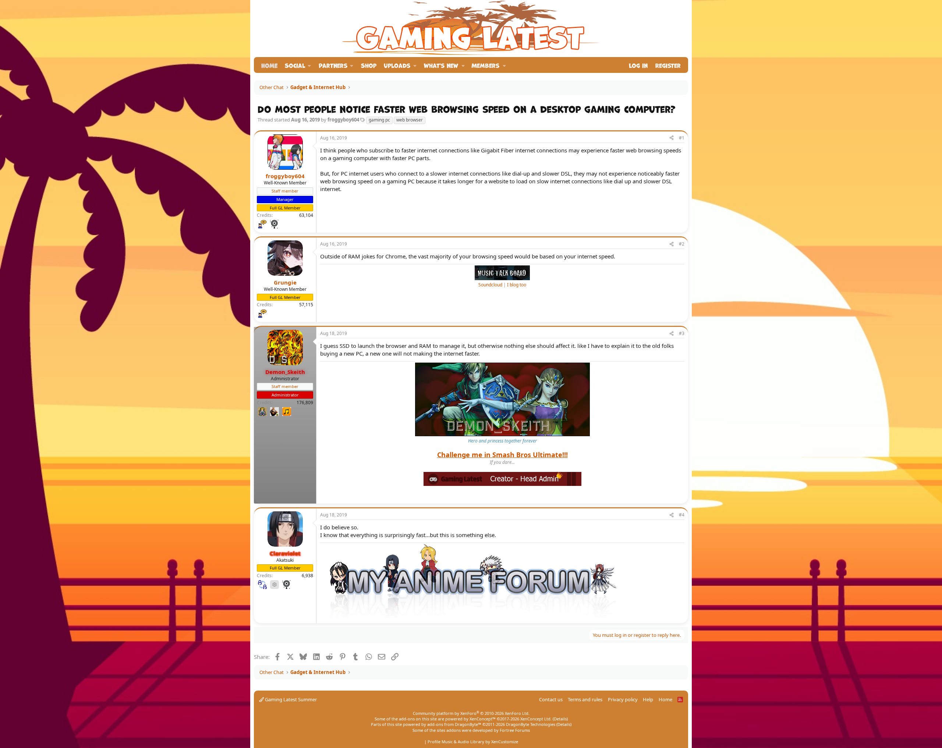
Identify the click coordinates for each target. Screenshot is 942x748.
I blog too (516, 285)
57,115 (306, 304)
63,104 (306, 215)
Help (648, 699)
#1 (681, 138)
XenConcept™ (483, 718)
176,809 (305, 402)
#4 (681, 515)
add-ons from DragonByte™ (454, 724)
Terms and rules (585, 699)
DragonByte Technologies (530, 724)
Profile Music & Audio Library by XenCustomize (473, 741)
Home (269, 65)
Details (560, 718)
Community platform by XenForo (471, 713)
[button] (298, 65)
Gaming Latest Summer (290, 699)
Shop (368, 65)
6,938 (307, 575)
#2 (681, 244)
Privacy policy (623, 699)
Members (485, 65)
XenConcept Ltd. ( (537, 718)
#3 (681, 333)
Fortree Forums (515, 730)
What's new (441, 65)
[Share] (671, 138)
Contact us (551, 699)
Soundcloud (490, 285)
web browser (409, 120)
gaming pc (379, 120)
